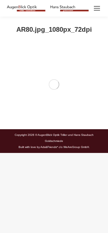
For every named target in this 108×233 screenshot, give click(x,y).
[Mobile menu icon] (96, 8)
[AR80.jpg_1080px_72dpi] (54, 84)
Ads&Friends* (49, 147)
